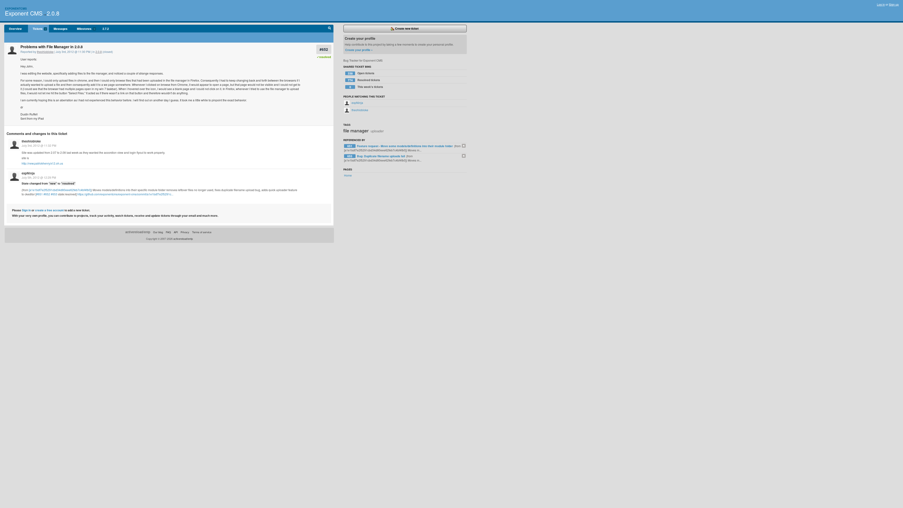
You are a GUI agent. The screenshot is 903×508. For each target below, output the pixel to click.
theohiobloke (45, 52)
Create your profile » (359, 50)
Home (348, 175)
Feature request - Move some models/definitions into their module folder (405, 146)
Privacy (185, 232)
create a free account (49, 210)
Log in (881, 4)
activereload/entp (137, 232)
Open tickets (361, 73)
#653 (54, 194)
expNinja (28, 173)
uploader (377, 130)
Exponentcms (16, 8)
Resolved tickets (364, 80)
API (176, 232)
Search (329, 29)
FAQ (168, 232)
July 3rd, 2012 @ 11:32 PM (39, 145)
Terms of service (201, 232)
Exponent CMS (24, 13)
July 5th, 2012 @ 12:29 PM (39, 177)
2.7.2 (106, 29)
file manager (355, 130)
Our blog (158, 232)
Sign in (26, 210)
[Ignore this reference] (464, 146)
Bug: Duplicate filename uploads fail (381, 156)
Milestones (81, 29)
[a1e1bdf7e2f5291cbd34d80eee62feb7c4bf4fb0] (60, 190)
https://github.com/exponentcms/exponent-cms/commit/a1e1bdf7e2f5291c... (125, 194)
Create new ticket (406, 28)
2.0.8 (53, 13)
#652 (324, 49)
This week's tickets (366, 87)
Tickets (35, 29)
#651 (39, 194)
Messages (60, 29)
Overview (15, 29)
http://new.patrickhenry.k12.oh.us (42, 163)
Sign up (894, 4)
